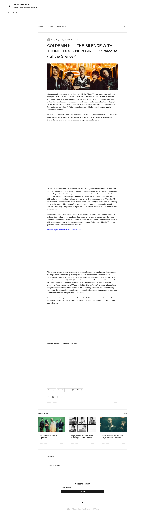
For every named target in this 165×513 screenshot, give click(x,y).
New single (50, 26)
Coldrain (60, 390)
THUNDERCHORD (22, 4)
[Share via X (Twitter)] (53, 397)
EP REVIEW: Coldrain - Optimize (49, 437)
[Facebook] (82, 502)
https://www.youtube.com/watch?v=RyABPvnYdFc (64, 230)
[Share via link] (62, 397)
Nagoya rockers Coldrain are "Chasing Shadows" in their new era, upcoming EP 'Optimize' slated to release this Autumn (82, 437)
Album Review (61, 26)
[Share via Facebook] (48, 397)
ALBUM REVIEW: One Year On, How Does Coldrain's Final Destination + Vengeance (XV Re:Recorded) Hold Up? (112, 437)
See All (125, 413)
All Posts (40, 26)
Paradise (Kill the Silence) (74, 390)
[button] (125, 26)
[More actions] (117, 40)
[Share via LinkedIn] (57, 397)
